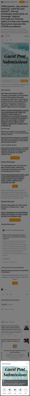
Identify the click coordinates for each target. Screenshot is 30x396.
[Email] (15, 390)
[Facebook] (9, 390)
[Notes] (20, 390)
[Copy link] (4, 390)
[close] (27, 363)
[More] (26, 390)
